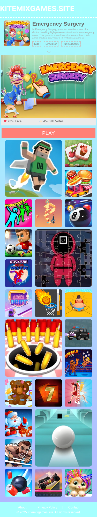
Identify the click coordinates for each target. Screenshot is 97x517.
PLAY (48, 133)
